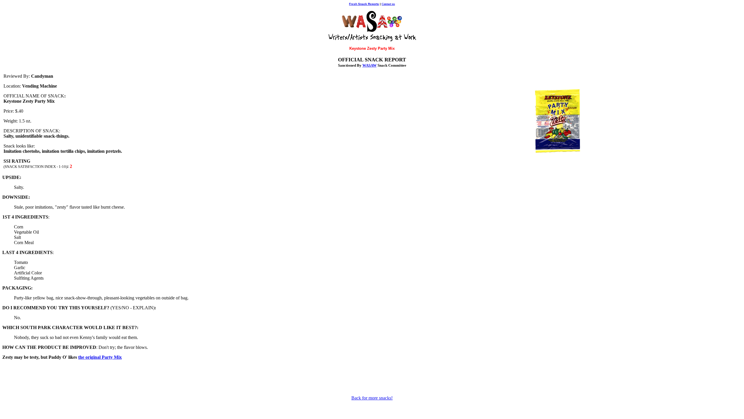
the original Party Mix (100, 357)
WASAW (369, 65)
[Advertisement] (372, 378)
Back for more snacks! (372, 397)
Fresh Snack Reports (364, 4)
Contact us (388, 4)
